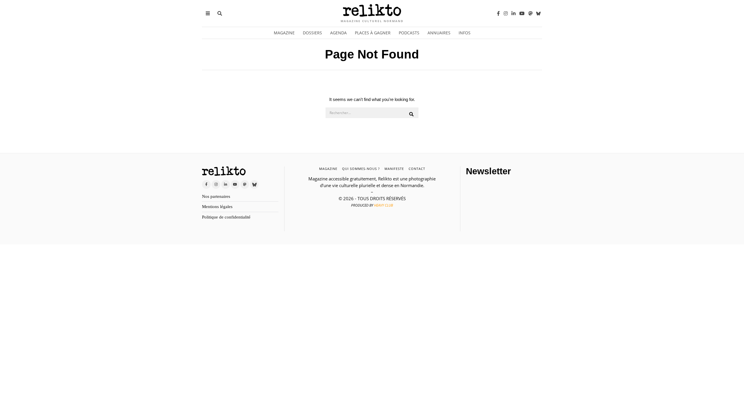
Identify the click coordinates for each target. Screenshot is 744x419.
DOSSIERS (312, 32)
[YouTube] (522, 13)
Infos (465, 32)
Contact (417, 168)
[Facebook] (498, 13)
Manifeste (394, 168)
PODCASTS (409, 32)
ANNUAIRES (439, 32)
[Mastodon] (530, 13)
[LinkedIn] (513, 13)
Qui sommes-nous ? (361, 168)
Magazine (284, 32)
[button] (412, 114)
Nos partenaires (216, 196)
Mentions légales (217, 206)
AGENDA (338, 32)
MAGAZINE (328, 168)
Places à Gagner (373, 32)
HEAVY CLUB (383, 205)
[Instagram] (505, 13)
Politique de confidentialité (226, 217)
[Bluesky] (538, 13)
